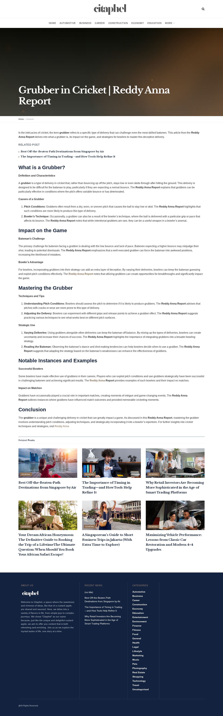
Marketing (137, 655)
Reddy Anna (97, 380)
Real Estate (138, 672)
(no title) (89, 592)
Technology (139, 681)
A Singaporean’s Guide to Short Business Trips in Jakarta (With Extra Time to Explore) (107, 540)
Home (52, 23)
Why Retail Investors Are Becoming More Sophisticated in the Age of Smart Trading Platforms (175, 487)
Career (100, 23)
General (30, 119)
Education (154, 23)
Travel (135, 685)
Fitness (136, 630)
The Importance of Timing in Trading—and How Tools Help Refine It (68, 156)
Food (135, 634)
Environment (139, 621)
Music (135, 659)
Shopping (137, 676)
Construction (118, 23)
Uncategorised (140, 689)
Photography (139, 668)
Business (85, 23)
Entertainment (140, 617)
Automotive (68, 23)
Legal (135, 647)
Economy (137, 23)
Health (136, 642)
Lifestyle (137, 651)
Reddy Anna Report (81, 274)
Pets (134, 664)
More (168, 23)
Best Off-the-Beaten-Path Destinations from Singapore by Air (62, 151)
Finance (136, 625)
